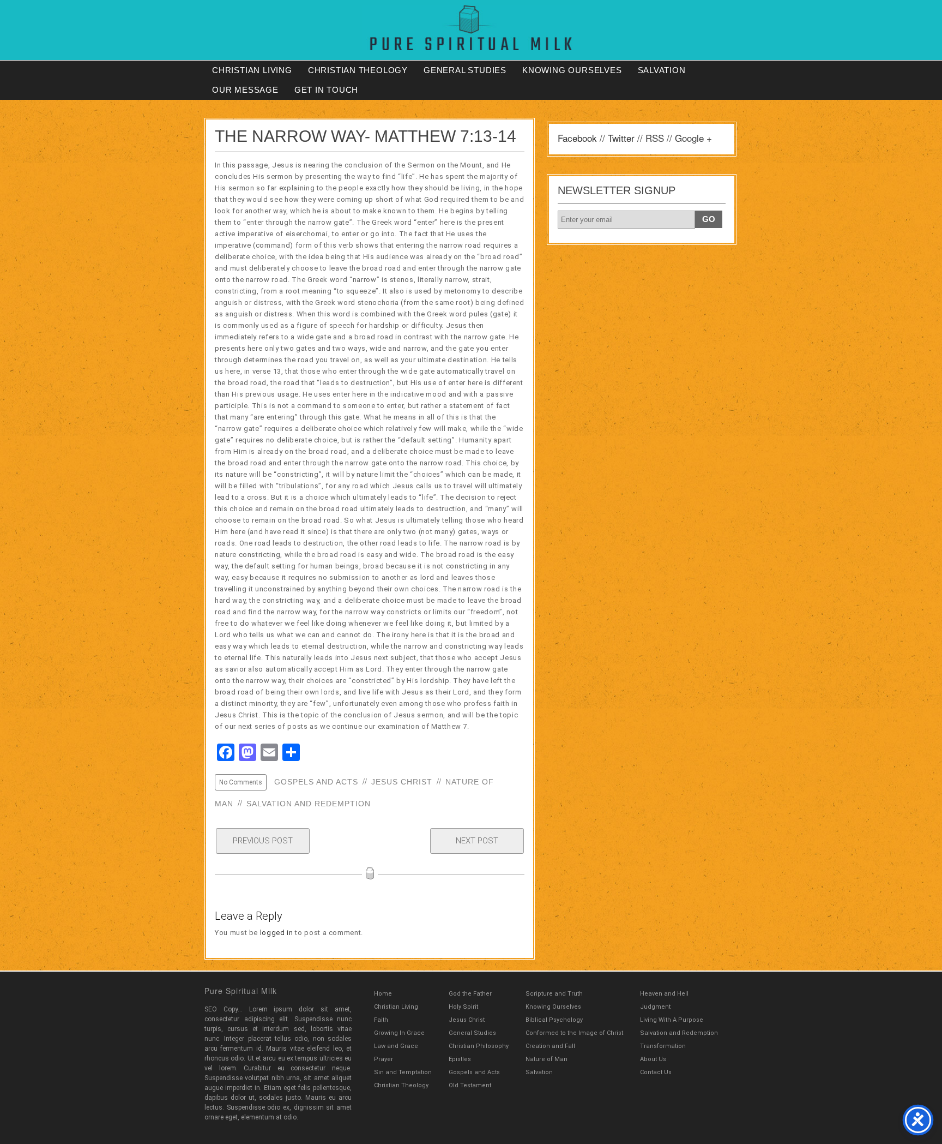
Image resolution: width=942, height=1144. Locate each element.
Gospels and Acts (316, 781)
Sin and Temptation (403, 1072)
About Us (653, 1059)
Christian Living (252, 70)
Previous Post (263, 841)
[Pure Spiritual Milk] (471, 27)
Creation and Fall (550, 1046)
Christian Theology (358, 70)
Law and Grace (396, 1046)
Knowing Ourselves (572, 70)
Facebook (577, 138)
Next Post (477, 841)
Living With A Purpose (671, 1019)
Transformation (663, 1046)
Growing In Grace (399, 1033)
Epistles (460, 1059)
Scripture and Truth (554, 993)
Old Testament (470, 1085)
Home (383, 993)
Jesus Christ (401, 781)
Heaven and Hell (664, 993)
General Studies (465, 70)
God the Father (470, 993)
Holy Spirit (463, 1006)
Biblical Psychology (554, 1019)
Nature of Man (546, 1059)
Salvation (662, 70)
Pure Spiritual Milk (240, 990)
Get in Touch (326, 89)
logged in (276, 933)
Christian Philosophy (479, 1046)
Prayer (383, 1059)
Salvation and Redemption (308, 803)
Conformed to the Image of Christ (574, 1033)
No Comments (240, 782)
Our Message (245, 89)
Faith (381, 1019)
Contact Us (656, 1072)
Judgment (655, 1006)
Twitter (621, 138)
